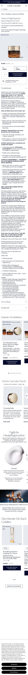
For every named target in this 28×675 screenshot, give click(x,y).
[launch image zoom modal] (25, 59)
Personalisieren (14, 672)
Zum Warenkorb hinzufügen (17, 74)
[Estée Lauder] (14, 6)
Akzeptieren (14, 664)
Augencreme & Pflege (18, 14)
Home (2, 14)
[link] (14, 463)
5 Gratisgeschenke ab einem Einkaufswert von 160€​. (14, 2)
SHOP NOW (6, 421)
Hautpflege (8, 14)
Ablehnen (14, 668)
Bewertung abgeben (14, 586)
